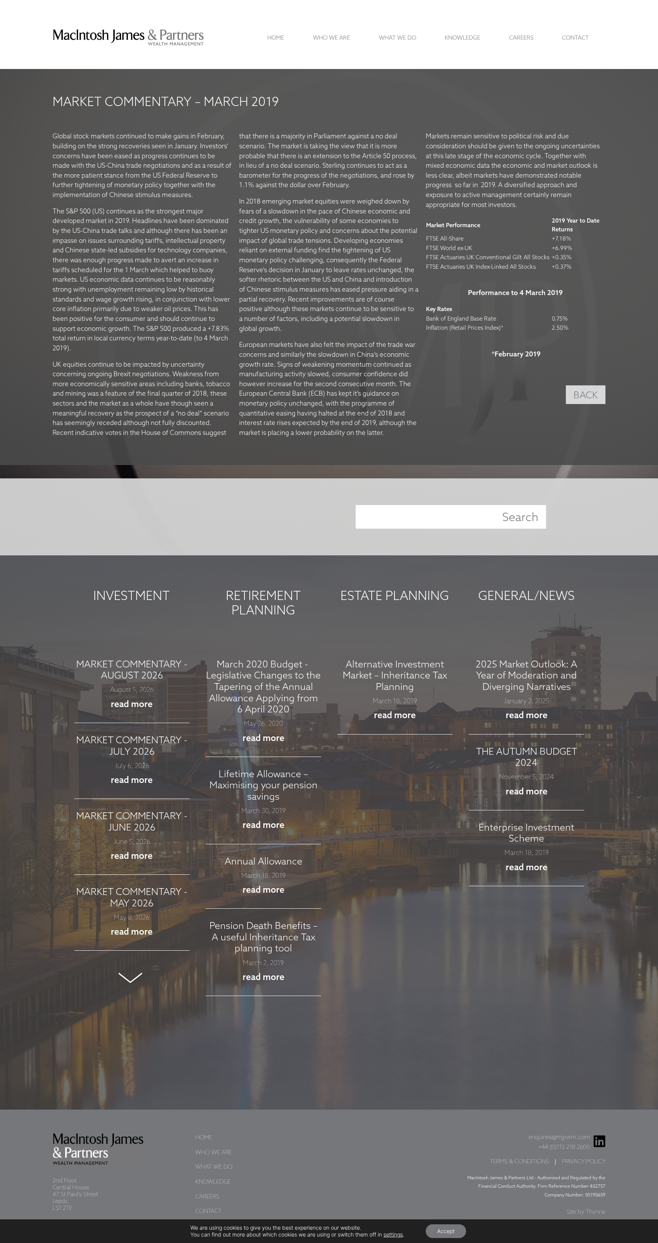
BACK (585, 395)
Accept (446, 1231)
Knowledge (462, 38)
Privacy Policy (583, 1162)
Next (131, 977)
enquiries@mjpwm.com (559, 1137)
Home (275, 38)
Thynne (595, 1212)
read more (132, 704)
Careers (521, 38)
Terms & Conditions (519, 1162)
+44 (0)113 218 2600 (564, 1147)
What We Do (397, 38)
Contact (575, 38)
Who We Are (331, 38)
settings (393, 1234)
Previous (131, 640)
